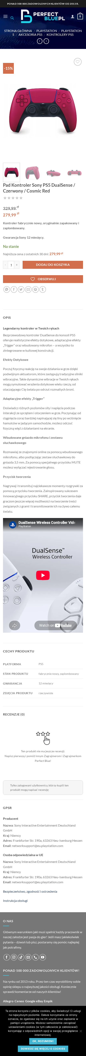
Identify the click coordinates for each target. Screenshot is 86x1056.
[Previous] (9, 108)
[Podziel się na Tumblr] (42, 289)
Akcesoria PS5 (30, 34)
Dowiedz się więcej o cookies (43, 1048)
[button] (5, 16)
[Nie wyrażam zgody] (80, 1032)
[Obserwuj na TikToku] (21, 957)
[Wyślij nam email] (28, 957)
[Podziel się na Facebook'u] (14, 289)
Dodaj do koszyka (53, 264)
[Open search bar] (12, 18)
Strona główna (18, 31)
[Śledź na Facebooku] (6, 957)
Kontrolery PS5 (60, 34)
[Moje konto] (73, 16)
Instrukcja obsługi (15, 900)
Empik (48, 1001)
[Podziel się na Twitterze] (21, 289)
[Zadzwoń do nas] (35, 957)
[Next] (76, 108)
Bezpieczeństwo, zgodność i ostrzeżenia (30, 891)
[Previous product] (46, 41)
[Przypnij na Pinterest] (35, 289)
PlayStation (46, 31)
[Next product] (39, 41)
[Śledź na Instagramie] (14, 957)
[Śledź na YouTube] (42, 957)
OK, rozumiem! (43, 1041)
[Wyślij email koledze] (28, 289)
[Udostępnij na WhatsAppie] (6, 289)
